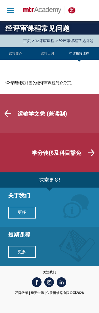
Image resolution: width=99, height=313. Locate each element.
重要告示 (37, 293)
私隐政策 (21, 293)
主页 (27, 40)
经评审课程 (44, 40)
